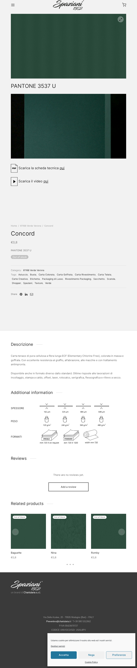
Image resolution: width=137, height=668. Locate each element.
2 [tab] (67, 564)
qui (62, 168)
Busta (33, 274)
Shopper (16, 283)
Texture (39, 283)
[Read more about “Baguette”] (28, 541)
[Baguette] (28, 531)
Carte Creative (20, 279)
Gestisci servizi (58, 646)
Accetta (64, 654)
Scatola (111, 279)
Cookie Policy (91, 662)
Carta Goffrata (65, 274)
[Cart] (124, 5)
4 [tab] (73, 564)
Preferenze (119, 654)
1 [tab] (64, 564)
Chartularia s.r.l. (32, 592)
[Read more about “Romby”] (108, 541)
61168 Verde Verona (30, 225)
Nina (53, 552)
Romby (95, 552)
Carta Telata (104, 274)
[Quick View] (36, 541)
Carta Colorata (46, 274)
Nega (91, 654)
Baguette (16, 552)
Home (14, 225)
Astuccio (23, 274)
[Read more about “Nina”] (68, 541)
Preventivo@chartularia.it (58, 621)
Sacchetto (99, 279)
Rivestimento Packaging (78, 279)
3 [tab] (70, 564)
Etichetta (35, 279)
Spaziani (27, 283)
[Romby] (108, 531)
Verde (48, 283)
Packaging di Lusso (52, 279)
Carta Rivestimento (85, 274)
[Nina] (68, 531)
